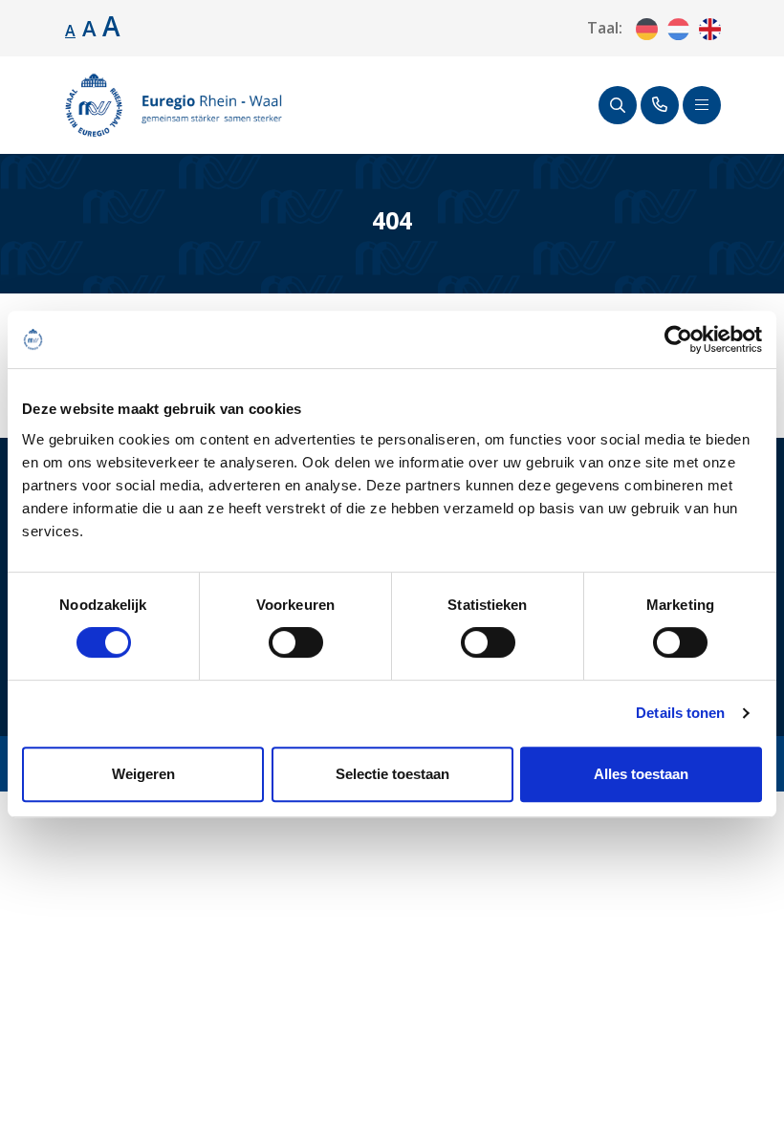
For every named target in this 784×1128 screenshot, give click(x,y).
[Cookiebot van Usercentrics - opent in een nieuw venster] (678, 339)
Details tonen (680, 713)
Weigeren (143, 774)
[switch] (296, 642)
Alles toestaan (641, 774)
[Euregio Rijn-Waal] (173, 105)
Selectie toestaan (392, 774)
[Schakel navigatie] (702, 105)
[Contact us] (659, 105)
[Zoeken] (618, 105)
